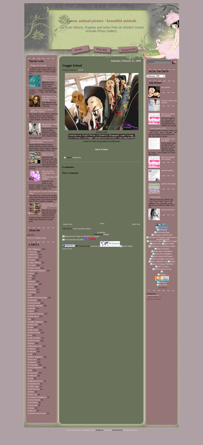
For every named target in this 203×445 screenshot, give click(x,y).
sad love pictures (167, 210)
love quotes (165, 87)
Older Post (136, 224)
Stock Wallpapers (36, 368)
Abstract (32, 349)
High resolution (34, 338)
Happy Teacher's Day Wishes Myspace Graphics (41, 111)
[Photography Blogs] (162, 272)
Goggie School (72, 65)
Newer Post (67, 224)
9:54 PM (80, 70)
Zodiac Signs (34, 386)
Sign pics (32, 411)
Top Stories (162, 288)
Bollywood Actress (36, 381)
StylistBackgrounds (130, 430)
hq (30, 319)
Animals (32, 308)
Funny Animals (34, 400)
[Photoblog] (162, 230)
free (30, 276)
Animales (32, 292)
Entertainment (34, 384)
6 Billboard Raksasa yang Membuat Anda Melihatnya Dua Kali (50, 78)
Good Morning (34, 303)
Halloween (33, 376)
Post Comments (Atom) (82, 229)
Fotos (31, 327)
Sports (31, 311)
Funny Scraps (34, 268)
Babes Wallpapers (36, 357)
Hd (30, 279)
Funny (31, 287)
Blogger (106, 234)
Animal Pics (33, 254)
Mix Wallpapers (35, 249)
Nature (31, 273)
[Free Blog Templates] (153, 299)
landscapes (33, 373)
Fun (30, 335)
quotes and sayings (168, 184)
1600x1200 (33, 324)
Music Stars (33, 284)
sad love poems (167, 170)
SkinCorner (108, 430)
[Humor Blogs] (126, 246)
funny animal (34, 316)
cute (30, 354)
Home (102, 223)
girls (30, 370)
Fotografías (33, 365)
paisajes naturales (36, 306)
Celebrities (33, 300)
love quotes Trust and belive (168, 140)
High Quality (33, 330)
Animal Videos (34, 341)
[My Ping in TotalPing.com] (162, 225)
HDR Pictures (34, 389)
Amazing (32, 289)
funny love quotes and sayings (168, 115)
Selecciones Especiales (38, 298)
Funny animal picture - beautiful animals (101, 21)
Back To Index (101, 149)
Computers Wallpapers (38, 397)
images (32, 408)
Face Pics (33, 359)
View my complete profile (36, 238)
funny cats (33, 394)
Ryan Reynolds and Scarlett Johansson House (49, 206)
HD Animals (33, 403)
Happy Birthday (35, 263)
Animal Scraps (34, 333)
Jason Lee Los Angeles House (48, 154)
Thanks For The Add (38, 66)
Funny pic (33, 252)
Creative (32, 260)
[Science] (161, 274)
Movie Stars (33, 257)
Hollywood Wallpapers (37, 271)
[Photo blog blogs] (162, 232)
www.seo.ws (95, 246)
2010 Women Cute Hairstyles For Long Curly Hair (49, 98)
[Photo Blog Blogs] (162, 228)
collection (32, 351)
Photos (31, 392)
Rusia (31, 378)
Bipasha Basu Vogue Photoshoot (50, 125)
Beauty (31, 343)
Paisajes (32, 281)
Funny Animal (155, 197)
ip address (102, 232)
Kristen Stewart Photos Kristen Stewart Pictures (42, 141)
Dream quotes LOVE (158, 128)
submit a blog (67, 249)
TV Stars (32, 265)
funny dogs (33, 405)
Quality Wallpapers (36, 322)
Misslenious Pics (35, 346)
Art (30, 295)
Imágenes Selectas (36, 314)
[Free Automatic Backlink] (72, 240)
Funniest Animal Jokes (37, 413)
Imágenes (33, 362)
